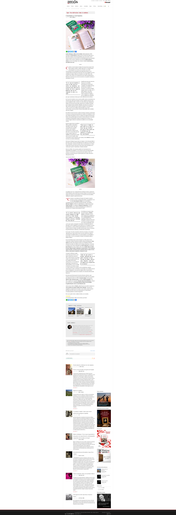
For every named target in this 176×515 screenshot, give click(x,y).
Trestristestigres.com (77, 512)
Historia (76, 6)
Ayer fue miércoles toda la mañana (75, 8)
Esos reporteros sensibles (106, 475)
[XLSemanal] (107, 2)
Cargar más (80, 508)
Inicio (66, 8)
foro (70, 341)
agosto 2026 (100, 487)
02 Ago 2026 (103, 472)
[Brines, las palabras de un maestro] (88, 311)
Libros (81, 6)
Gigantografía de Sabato (79, 315)
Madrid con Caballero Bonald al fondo (71, 315)
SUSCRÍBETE (97, 0)
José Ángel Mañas (81, 498)
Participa (94, 512)
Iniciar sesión (92, 350)
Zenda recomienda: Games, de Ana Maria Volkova (84, 473)
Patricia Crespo (81, 455)
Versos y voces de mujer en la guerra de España (83, 369)
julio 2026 (100, 489)
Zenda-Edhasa (100, 6)
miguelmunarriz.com (88, 334)
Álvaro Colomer (81, 439)
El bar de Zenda (104, 471)
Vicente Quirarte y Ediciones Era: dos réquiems (83, 365)
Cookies (91, 512)
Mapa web (97, 512)
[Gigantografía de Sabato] (80, 311)
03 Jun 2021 (67, 17)
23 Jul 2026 (103, 483)
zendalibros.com (81, 371)
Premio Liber (104, 512)
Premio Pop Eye (108, 512)
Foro (104, 6)
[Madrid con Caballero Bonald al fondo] (71, 311)
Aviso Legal (82, 512)
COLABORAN (93, 0)
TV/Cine (94, 6)
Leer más (74, 387)
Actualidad (86, 6)
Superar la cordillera (77, 390)
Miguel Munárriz (72, 17)
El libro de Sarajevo (105, 480)
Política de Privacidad (87, 512)
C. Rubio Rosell (81, 366)
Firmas (68, 6)
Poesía (72, 6)
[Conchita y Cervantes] (80, 35)
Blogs (90, 6)
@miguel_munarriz (82, 334)
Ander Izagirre (81, 392)
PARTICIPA (100, 0)
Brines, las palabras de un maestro (88, 315)
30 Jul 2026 (103, 477)
